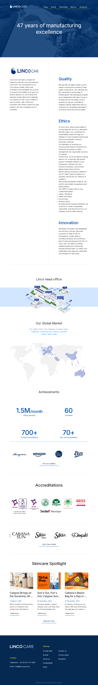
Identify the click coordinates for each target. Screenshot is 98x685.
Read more (15, 613)
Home (46, 7)
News (45, 667)
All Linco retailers (49, 464)
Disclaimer (62, 659)
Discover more (49, 621)
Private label (63, 7)
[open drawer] (18, 6)
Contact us (83, 7)
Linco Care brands (49, 544)
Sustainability (48, 663)
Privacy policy (63, 655)
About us (73, 7)
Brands (53, 7)
